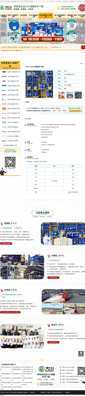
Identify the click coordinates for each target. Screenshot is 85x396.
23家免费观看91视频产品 (25, 47)
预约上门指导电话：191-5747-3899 (10, 312)
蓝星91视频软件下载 (13, 95)
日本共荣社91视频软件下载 (14, 140)
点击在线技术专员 (53, 342)
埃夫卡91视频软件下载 (37, 47)
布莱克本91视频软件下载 (14, 122)
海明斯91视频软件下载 (14, 85)
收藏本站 (66, 1)
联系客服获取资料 (76, 110)
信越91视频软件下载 (13, 90)
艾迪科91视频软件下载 (14, 117)
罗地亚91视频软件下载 (14, 99)
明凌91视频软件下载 (13, 104)
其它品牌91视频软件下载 (10, 145)
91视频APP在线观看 (12, 47)
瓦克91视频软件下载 (13, 76)
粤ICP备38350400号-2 (57, 392)
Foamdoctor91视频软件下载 (14, 136)
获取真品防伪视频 (6, 243)
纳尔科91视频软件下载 (14, 131)
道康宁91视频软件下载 (14, 72)
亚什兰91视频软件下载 (14, 113)
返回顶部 (81, 355)
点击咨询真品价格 (53, 277)
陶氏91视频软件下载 (13, 81)
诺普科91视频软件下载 (14, 108)
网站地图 (73, 1)
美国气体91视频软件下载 (14, 127)
